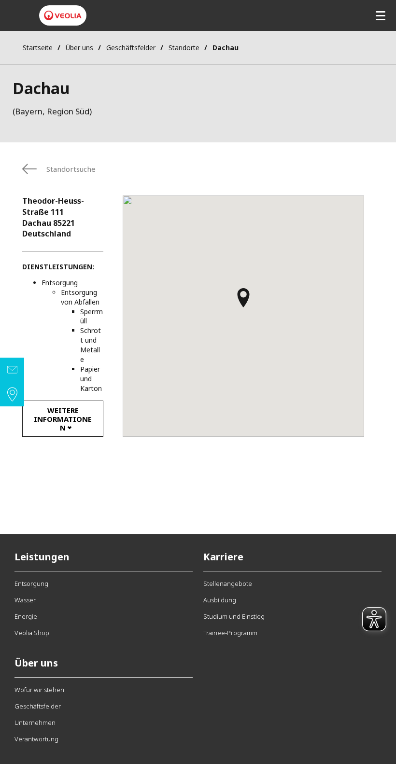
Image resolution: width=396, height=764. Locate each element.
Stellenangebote (227, 583)
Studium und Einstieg (234, 616)
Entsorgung (31, 583)
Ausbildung (219, 600)
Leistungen (42, 556)
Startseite (38, 47)
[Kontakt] (12, 370)
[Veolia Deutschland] (63, 15)
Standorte (184, 47)
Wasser (25, 600)
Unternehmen (35, 722)
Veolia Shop (31, 632)
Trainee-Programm (230, 632)
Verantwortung (36, 739)
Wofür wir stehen (39, 689)
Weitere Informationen (63, 418)
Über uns (79, 47)
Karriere (223, 556)
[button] (243, 302)
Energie (25, 616)
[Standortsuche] (12, 394)
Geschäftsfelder (131, 47)
